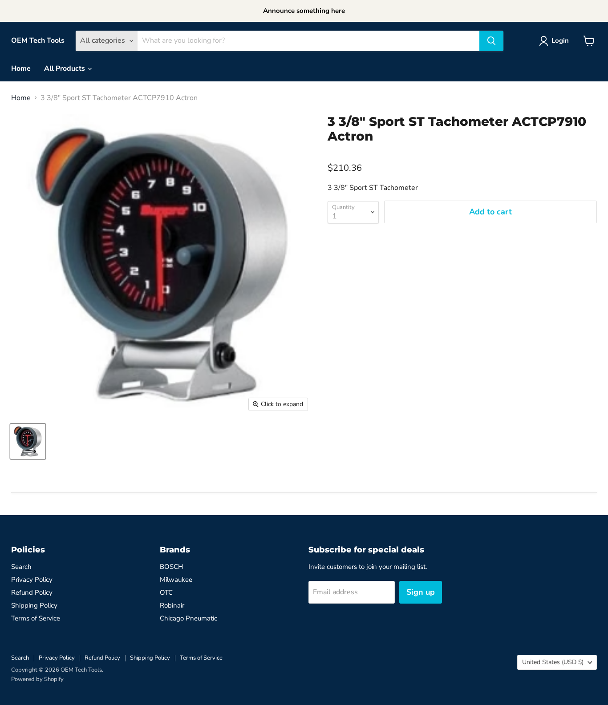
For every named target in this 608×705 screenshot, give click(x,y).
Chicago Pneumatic (188, 618)
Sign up (420, 592)
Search (21, 566)
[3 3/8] (27, 441)
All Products (65, 68)
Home (21, 68)
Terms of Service (35, 618)
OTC (166, 592)
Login (560, 40)
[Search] (491, 41)
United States (553, 662)
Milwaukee (176, 579)
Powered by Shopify (37, 679)
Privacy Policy (32, 579)
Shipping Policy (34, 605)
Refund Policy (32, 592)
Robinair (172, 605)
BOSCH (171, 566)
